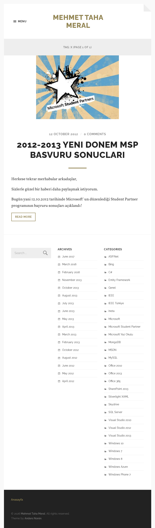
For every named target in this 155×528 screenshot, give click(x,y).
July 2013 (68, 303)
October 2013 (70, 287)
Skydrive (113, 404)
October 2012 (70, 349)
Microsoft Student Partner (124, 326)
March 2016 (69, 264)
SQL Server (115, 412)
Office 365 (114, 381)
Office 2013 (115, 373)
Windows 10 (116, 443)
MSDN (112, 349)
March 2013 (69, 334)
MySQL (112, 357)
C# (110, 272)
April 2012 (68, 381)
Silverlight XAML (118, 396)
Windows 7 (115, 451)
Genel (112, 287)
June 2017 (68, 256)
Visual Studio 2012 (119, 427)
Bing (111, 264)
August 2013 (69, 295)
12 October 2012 (63, 134)
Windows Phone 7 (119, 474)
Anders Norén (33, 518)
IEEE (111, 295)
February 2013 (71, 342)
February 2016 (71, 272)
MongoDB (114, 342)
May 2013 (68, 318)
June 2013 (68, 310)
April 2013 (68, 326)
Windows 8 (115, 458)
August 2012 (69, 357)
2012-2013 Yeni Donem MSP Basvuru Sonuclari (77, 150)
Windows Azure (118, 466)
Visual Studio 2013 (119, 435)
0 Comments (95, 134)
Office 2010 (115, 365)
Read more (23, 216)
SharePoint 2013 (118, 388)
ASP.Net (113, 256)
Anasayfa (17, 499)
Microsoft (114, 318)
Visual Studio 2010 (119, 420)
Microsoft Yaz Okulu (120, 334)
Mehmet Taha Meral (78, 21)
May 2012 (68, 373)
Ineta (111, 310)
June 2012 (68, 365)
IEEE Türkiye (116, 303)
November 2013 (71, 279)
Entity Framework (119, 279)
